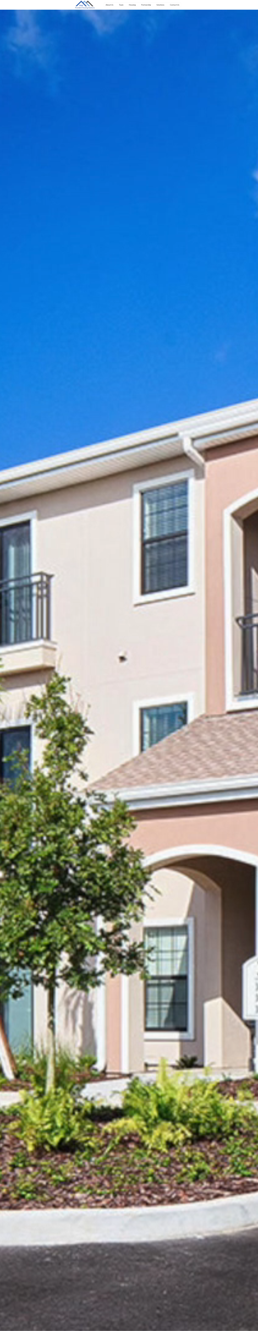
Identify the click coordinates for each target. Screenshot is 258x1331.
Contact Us (174, 5)
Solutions (160, 5)
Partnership (146, 5)
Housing (132, 5)
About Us (109, 5)
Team (121, 5)
